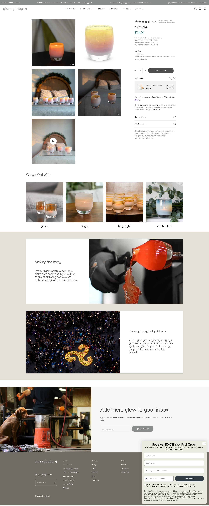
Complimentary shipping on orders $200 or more (113, 3)
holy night (124, 226)
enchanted (164, 226)
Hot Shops (125, 472)
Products (70, 9)
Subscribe (189, 478)
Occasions (85, 9)
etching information (141, 59)
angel (84, 226)
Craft (94, 468)
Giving (94, 472)
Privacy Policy (68, 480)
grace (45, 226)
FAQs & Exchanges (71, 472)
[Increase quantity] (145, 70)
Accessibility (68, 484)
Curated (112, 9)
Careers (95, 480)
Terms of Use (68, 476)
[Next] (174, 78)
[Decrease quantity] (135, 70)
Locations (125, 468)
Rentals (66, 488)
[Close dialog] (204, 443)
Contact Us (67, 465)
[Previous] (170, 78)
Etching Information (70, 468)
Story (94, 465)
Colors (100, 9)
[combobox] (148, 478)
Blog (93, 476)
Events (126, 9)
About (138, 9)
